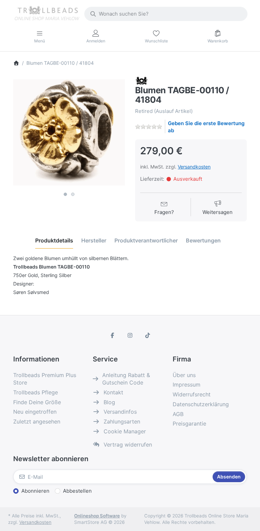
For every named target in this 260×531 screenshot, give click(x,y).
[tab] (54, 240)
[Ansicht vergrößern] (69, 133)
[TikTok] (147, 335)
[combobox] (165, 14)
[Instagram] (130, 335)
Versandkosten (194, 167)
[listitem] (69, 133)
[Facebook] (112, 335)
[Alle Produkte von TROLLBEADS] (141, 80)
